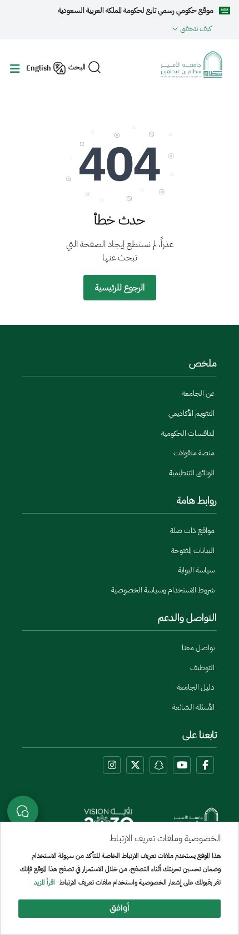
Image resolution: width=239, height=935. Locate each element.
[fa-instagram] (112, 765)
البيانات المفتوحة (193, 550)
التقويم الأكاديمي (191, 413)
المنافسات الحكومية (188, 433)
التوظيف (202, 667)
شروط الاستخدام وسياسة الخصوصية (163, 590)
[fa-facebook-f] (205, 765)
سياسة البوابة (196, 570)
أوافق (119, 909)
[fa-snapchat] (158, 765)
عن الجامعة (198, 393)
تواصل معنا (198, 648)
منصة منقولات (194, 453)
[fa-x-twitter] (135, 765)
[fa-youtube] (182, 765)
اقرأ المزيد (44, 883)
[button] (110, 28)
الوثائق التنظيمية (192, 473)
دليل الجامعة (196, 687)
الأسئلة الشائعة (193, 707)
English (38, 68)
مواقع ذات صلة (192, 530)
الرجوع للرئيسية (120, 287)
